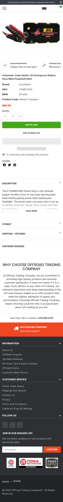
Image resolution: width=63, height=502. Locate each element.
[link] (5, 425)
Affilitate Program (12, 354)
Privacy (6, 399)
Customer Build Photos (15, 372)
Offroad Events (10, 368)
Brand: (6, 84)
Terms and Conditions (14, 404)
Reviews (17, 481)
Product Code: (10, 99)
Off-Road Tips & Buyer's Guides (19, 363)
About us (7, 350)
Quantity (5, 111)
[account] (52, 8)
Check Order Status (13, 386)
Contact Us (8, 395)
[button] (31, 141)
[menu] (4, 8)
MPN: (5, 94)
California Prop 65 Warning (17, 408)
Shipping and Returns (14, 390)
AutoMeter (25, 84)
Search (6, 481)
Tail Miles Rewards (12, 359)
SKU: (5, 89)
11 (7, 154)
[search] (12, 8)
